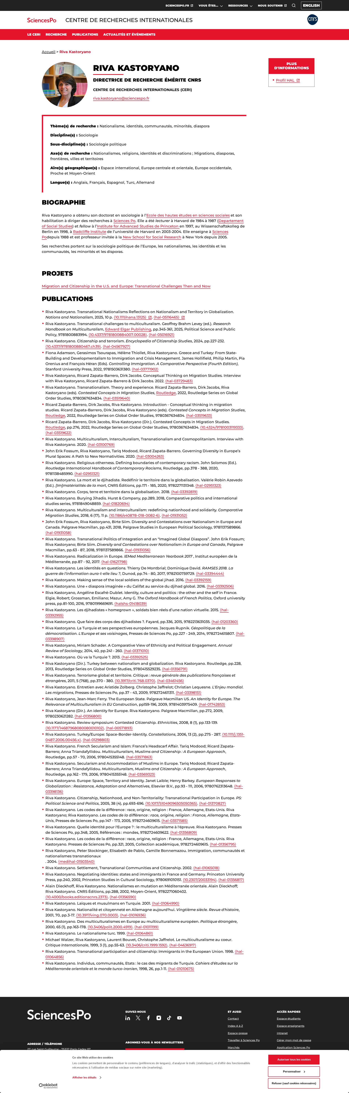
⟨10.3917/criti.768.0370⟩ (135, 681)
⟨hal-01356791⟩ (175, 669)
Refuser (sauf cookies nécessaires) (294, 1083)
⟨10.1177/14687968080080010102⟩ (74, 728)
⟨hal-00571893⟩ (119, 728)
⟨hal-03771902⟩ (145, 369)
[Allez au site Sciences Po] (41, 21)
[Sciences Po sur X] (138, 1018)
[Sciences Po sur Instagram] (159, 1018)
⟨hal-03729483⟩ (179, 381)
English (311, 5)
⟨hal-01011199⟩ (146, 927)
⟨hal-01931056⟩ (138, 550)
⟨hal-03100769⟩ (101, 444)
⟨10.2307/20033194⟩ (199, 880)
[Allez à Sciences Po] (59, 1015)
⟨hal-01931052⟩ (174, 515)
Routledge (166, 393)
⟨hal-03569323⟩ (141, 774)
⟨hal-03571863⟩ (139, 757)
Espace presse (238, 1033)
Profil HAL (285, 80)
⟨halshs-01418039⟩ (130, 603)
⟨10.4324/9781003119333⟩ (221, 427)
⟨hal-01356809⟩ (183, 832)
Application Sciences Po (293, 1047)
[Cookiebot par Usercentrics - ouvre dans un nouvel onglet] (48, 1086)
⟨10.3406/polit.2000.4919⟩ (110, 927)
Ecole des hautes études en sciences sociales (188, 215)
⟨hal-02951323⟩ (208, 485)
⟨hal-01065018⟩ (206, 868)
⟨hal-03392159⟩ (198, 580)
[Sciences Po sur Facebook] (148, 1018)
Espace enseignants (290, 1026)
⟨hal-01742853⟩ (212, 704)
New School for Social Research (151, 237)
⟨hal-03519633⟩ (199, 415)
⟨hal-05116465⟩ (166, 317)
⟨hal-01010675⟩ (181, 969)
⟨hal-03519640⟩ (116, 398)
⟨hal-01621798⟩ (114, 562)
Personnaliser (292, 1071)
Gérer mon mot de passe (294, 1040)
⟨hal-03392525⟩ (134, 657)
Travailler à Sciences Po (244, 1040)
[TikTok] (169, 1018)
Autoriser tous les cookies (294, 1059)
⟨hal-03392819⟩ (184, 492)
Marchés (234, 1047)
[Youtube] (179, 1018)
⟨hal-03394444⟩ (210, 573)
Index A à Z (235, 1026)
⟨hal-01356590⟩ (123, 897)
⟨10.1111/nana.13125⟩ (130, 317)
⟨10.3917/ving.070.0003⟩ (97, 915)
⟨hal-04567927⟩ (116, 346)
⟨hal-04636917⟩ (182, 945)
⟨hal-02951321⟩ (87, 473)
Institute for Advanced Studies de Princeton (138, 226)
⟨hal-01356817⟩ (231, 880)
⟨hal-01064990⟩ (165, 903)
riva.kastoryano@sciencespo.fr (121, 98)
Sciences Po (124, 221)
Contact (233, 1018)
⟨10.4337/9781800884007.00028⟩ (118, 334)
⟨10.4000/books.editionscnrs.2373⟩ (76, 897)
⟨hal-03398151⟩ (188, 692)
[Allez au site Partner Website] (312, 20)
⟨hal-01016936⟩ (133, 915)
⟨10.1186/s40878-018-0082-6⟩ (134, 515)
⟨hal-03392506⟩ (220, 586)
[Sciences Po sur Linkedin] (127, 1018)
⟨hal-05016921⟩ (161, 334)
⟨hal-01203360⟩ (224, 622)
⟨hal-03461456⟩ (170, 681)
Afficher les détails (84, 1077)
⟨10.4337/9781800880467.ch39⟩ (73, 346)
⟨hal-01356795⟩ (223, 844)
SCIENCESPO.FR (177, 5)
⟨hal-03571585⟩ (174, 820)
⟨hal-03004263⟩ (150, 456)
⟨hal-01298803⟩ (96, 740)
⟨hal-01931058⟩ (58, 533)
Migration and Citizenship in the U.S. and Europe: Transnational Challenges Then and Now (126, 286)
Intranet (282, 1033)
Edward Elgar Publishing (128, 329)
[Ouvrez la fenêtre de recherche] (294, 5)
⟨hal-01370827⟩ (212, 803)
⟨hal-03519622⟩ (58, 433)
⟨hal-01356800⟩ (88, 716)
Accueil (48, 52)
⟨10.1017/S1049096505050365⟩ (171, 803)
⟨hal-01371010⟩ (136, 651)
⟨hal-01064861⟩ (140, 933)
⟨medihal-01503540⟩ (76, 861)
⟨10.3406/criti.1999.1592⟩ (146, 945)
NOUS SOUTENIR (270, 5)
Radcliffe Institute (89, 231)
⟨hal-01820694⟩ (116, 503)
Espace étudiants (289, 1018)
